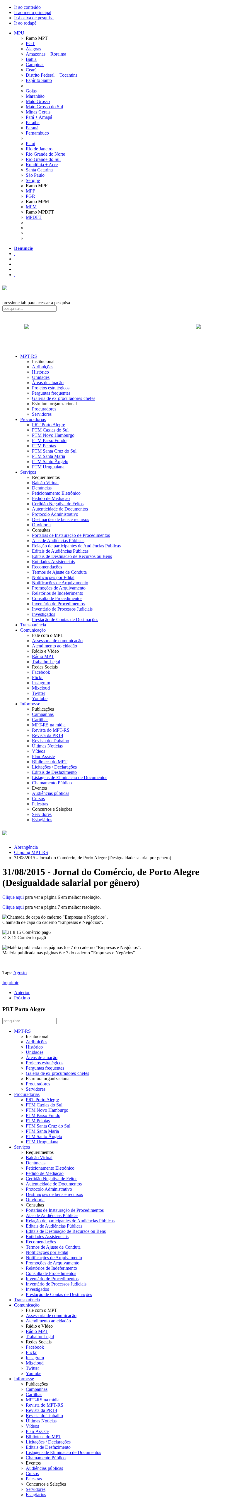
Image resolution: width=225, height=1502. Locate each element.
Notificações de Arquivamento (60, 582)
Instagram (41, 682)
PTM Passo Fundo (49, 440)
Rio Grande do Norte (45, 154)
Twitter (38, 693)
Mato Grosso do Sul (44, 106)
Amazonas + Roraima (46, 53)
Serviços (28, 472)
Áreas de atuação (48, 382)
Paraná (32, 127)
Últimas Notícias (47, 745)
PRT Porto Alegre (48, 424)
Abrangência (26, 847)
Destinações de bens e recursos (60, 519)
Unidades (41, 377)
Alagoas (33, 48)
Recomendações (47, 566)
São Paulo (35, 175)
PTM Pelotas (44, 445)
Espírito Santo (39, 80)
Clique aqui (13, 897)
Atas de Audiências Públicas (58, 540)
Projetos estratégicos (50, 387)
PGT (30, 43)
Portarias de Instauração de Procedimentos (71, 535)
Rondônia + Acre (42, 164)
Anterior (22, 992)
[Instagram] (14, 274)
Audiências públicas (50, 793)
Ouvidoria (41, 524)
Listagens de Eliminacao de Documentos (69, 777)
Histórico (40, 372)
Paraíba (33, 122)
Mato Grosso (38, 101)
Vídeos (38, 751)
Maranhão (35, 96)
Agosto (20, 972)
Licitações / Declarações (54, 766)
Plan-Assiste (43, 756)
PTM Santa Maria (48, 456)
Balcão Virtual (45, 482)
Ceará (31, 69)
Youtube (39, 698)
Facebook (41, 672)
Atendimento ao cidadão (54, 645)
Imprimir (10, 982)
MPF (30, 190)
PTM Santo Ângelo (50, 461)
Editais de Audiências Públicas (60, 551)
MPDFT (34, 217)
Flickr (37, 677)
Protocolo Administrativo (55, 514)
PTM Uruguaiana (48, 466)
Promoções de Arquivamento (59, 587)
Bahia (31, 59)
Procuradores (44, 408)
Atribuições (42, 366)
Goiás (31, 90)
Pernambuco (37, 132)
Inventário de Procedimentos (58, 603)
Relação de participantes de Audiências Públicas (76, 545)
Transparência (33, 624)
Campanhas (43, 714)
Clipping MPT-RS (31, 852)
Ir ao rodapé (25, 22)
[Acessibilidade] (14, 253)
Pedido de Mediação (51, 498)
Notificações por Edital (53, 577)
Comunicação (33, 630)
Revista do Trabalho (50, 740)
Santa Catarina (39, 169)
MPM (31, 206)
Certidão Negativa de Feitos (57, 503)
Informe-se (30, 703)
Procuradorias (33, 419)
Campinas (35, 64)
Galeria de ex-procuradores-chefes (63, 398)
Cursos (38, 798)
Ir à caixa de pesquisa (34, 17)
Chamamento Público (52, 782)
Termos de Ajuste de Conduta (59, 572)
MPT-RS (28, 356)
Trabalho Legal (46, 661)
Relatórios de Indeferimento (57, 593)
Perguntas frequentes (51, 393)
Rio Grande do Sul (43, 159)
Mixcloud (41, 687)
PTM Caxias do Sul (50, 429)
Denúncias (42, 487)
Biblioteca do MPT (49, 761)
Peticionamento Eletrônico (56, 493)
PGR (30, 196)
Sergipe (33, 180)
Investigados (43, 614)
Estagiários (42, 819)
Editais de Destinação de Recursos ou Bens (72, 556)
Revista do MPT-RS (50, 730)
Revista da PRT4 (47, 735)
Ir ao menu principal (32, 12)
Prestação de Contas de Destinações (65, 619)
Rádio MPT (43, 656)
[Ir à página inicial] (112, 333)
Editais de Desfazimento (54, 772)
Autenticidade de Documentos (60, 508)
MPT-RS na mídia (49, 724)
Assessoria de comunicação (57, 640)
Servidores (42, 414)
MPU (19, 32)
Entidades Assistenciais (53, 561)
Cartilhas (40, 719)
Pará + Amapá (39, 117)
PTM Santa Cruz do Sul (54, 450)
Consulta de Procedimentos (57, 598)
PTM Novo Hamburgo (53, 435)
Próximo (22, 997)
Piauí (30, 143)
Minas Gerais (38, 111)
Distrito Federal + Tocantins (51, 75)
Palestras (40, 803)
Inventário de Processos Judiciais (62, 608)
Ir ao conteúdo (27, 7)
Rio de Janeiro (39, 148)
